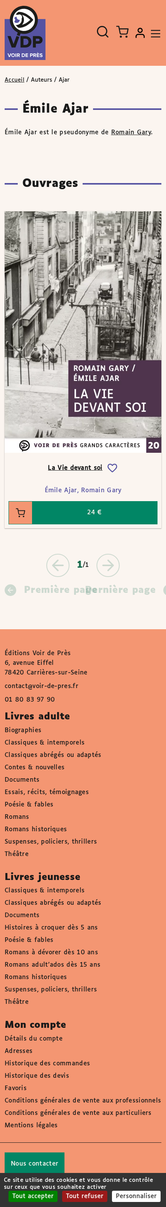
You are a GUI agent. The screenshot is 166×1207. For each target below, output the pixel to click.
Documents (22, 780)
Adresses (18, 1051)
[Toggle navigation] (153, 33)
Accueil (14, 80)
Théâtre (17, 854)
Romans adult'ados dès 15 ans (52, 965)
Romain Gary (131, 132)
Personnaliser (136, 1196)
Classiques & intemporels (45, 743)
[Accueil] (25, 33)
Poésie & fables (29, 804)
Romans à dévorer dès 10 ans (51, 952)
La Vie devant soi (75, 468)
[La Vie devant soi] (83, 332)
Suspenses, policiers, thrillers (51, 842)
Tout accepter (33, 1196)
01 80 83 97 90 (30, 700)
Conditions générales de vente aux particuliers (78, 1113)
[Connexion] (140, 33)
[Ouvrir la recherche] (102, 32)
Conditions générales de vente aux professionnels (83, 1100)
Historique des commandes (47, 1063)
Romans (17, 817)
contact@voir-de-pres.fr (41, 686)
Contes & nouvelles (34, 767)
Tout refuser (84, 1196)
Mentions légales (31, 1125)
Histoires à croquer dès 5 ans (51, 928)
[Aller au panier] (122, 32)
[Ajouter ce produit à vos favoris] (112, 468)
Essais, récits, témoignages (47, 792)
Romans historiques (36, 829)
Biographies (23, 730)
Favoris (16, 1088)
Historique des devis (37, 1076)
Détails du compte (34, 1039)
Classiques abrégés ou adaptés (53, 755)
